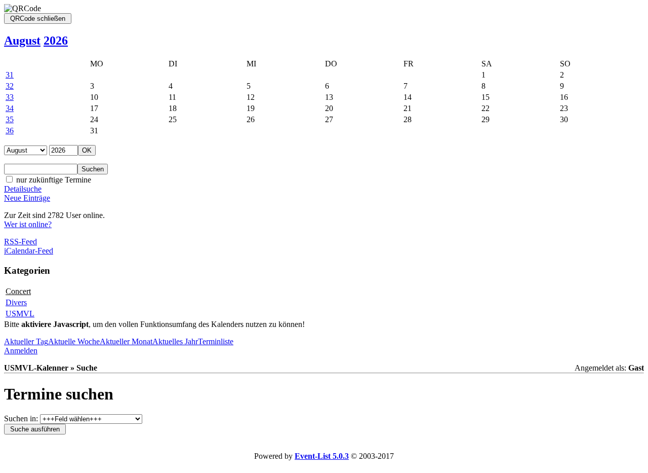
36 (10, 130)
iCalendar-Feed (28, 250)
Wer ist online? (28, 224)
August (22, 40)
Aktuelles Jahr (175, 341)
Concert (18, 291)
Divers (16, 302)
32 (10, 86)
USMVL (20, 313)
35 (10, 119)
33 (10, 97)
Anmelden (20, 350)
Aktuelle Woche (74, 341)
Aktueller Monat (126, 341)
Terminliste (215, 341)
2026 (56, 40)
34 (10, 108)
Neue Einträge (27, 198)
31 (10, 74)
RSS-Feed (20, 241)
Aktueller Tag (26, 341)
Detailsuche (23, 189)
